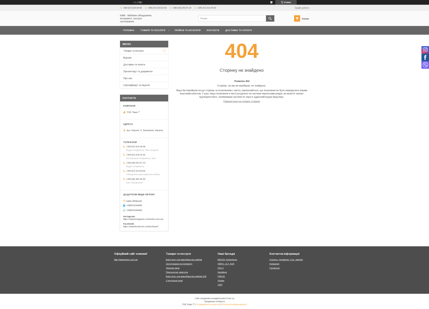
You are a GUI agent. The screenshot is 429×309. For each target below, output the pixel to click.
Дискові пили (172, 268)
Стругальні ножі (174, 280)
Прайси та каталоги (188, 30)
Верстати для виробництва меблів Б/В (186, 276)
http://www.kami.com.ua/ (126, 259)
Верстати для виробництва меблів (184, 259)
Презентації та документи (137, 71)
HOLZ (221, 268)
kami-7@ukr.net (134, 200)
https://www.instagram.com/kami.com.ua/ (143, 219)
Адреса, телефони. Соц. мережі (286, 259)
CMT (220, 285)
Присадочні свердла (177, 272)
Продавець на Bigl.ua (214, 301)
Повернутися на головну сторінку (241, 101)
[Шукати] (270, 18)
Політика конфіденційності (234, 304)
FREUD (221, 276)
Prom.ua (230, 298)
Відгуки (127, 57)
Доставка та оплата (238, 30)
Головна (128, 30)
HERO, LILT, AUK (226, 264)
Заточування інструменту (179, 264)
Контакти (213, 30)
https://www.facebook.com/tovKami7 (141, 226)
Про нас (127, 78)
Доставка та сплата (134, 64)
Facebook (274, 268)
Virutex (221, 280)
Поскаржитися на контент (208, 304)
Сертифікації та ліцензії (136, 85)
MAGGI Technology (227, 259)
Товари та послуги (152, 30)
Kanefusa (222, 272)
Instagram (274, 264)
